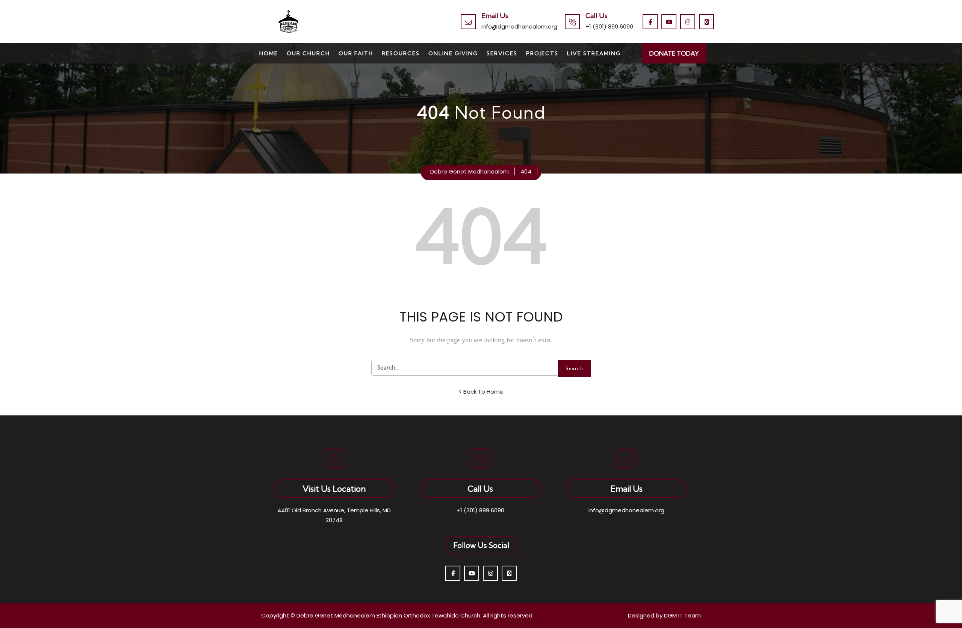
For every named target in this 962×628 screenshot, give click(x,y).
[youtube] (668, 21)
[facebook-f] (650, 21)
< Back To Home (481, 392)
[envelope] (706, 21)
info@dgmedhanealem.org (519, 26)
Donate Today (674, 53)
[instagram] (687, 21)
